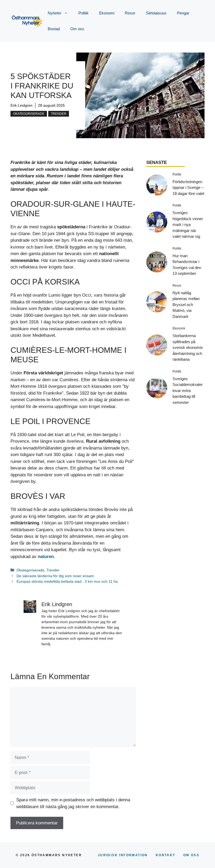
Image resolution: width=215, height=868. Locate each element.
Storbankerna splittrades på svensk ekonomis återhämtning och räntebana (188, 347)
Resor (130, 13)
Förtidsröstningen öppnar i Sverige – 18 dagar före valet (188, 187)
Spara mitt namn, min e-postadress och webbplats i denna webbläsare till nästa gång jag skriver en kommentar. (73, 803)
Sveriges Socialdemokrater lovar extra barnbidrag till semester (188, 390)
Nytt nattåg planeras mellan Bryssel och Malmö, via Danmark (186, 305)
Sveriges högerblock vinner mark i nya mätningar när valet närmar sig (188, 224)
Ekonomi (106, 13)
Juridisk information (123, 855)
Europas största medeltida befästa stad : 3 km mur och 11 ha (67, 581)
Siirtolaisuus (156, 13)
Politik (83, 13)
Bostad (54, 29)
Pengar (183, 13)
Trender (58, 114)
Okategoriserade (28, 114)
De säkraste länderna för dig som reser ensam (55, 576)
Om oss (77, 29)
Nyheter (54, 13)
